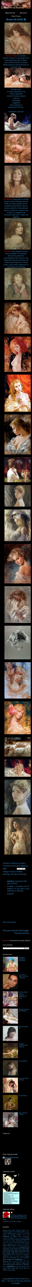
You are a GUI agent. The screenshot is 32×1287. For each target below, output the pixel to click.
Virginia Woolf (26, 1259)
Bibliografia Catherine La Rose (19, 1233)
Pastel (27, 1247)
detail (4, 1264)
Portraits (5, 1254)
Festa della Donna (7, 1241)
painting (6, 874)
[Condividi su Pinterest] (24, 869)
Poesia (16, 1248)
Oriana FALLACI (15, 1247)
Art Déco (10, 1231)
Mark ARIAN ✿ (23, 1061)
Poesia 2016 (21, 1251)
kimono (5, 1266)
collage (23, 1263)
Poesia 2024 (26, 1253)
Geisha (11, 1242)
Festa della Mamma (17, 1241)
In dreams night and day (22, 1242)
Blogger (17, 1283)
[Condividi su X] (21, 869)
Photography (6, 1248)
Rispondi (10, 894)
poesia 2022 (23, 1268)
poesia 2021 (15, 1268)
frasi (22, 1264)
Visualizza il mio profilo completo (12, 1221)
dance (27, 1263)
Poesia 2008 (21, 1248)
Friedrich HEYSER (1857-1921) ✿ (23, 1045)
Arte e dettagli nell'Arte (12, 1157)
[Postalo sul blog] (19, 869)
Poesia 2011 (17, 1250)
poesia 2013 (18, 1266)
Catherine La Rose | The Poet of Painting (23, 976)
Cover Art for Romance (9, 1238)
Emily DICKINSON (11, 1239)
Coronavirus (26, 1236)
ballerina (18, 1263)
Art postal (27, 1231)
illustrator (26, 1264)
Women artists (11, 1263)
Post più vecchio (21, 933)
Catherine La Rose (10, 1236)
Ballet (9, 1233)
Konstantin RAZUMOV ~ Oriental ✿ (22, 959)
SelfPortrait (6, 1256)
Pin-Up (11, 1248)
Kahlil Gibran (16, 1244)
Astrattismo (5, 1233)
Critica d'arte (22, 1238)
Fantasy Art (18, 1239)
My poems (23, 13)
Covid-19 (17, 1238)
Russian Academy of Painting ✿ (24, 1010)
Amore (27, 1230)
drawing (8, 1264)
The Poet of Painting (18, 874)
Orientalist (22, 1247)
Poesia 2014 (6, 1251)
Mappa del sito (10, 13)
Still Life (13, 1257)
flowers (13, 1264)
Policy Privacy (16, 16)
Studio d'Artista (19, 1257)
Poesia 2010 (10, 1250)
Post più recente (10, 930)
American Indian (20, 1230)
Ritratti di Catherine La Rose (18, 1254)
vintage (13, 1270)
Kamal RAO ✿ (23, 1095)
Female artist (25, 1239)
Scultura (27, 1254)
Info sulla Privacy (9, 922)
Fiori (25, 1241)
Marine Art (22, 1244)
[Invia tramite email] (18, 869)
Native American (11, 1245)
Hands (14, 1242)
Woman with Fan (20, 1261)
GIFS (8, 1242)
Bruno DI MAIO (16, 871)
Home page (23, 930)
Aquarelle (5, 1231)
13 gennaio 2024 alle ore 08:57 (17, 882)
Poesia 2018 (10, 1253)
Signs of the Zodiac (14, 1256)
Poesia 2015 (14, 1251)
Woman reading (12, 1261)
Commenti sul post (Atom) (20, 940)
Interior (4, 1244)
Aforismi (5, 1230)
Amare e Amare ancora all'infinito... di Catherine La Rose (23, 995)
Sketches (22, 1256)
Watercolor (6, 1261)
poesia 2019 (25, 1266)
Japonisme (10, 1244)
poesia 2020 (6, 1268)
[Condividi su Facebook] (23, 869)
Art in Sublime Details (19, 1231)
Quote (9, 1254)
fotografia (18, 1264)
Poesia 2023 (18, 1253)
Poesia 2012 (25, 1250)
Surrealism (26, 1257)
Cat (28, 1234)
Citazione (20, 1236)
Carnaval (24, 1234)
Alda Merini (11, 1230)
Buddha (19, 1234)
